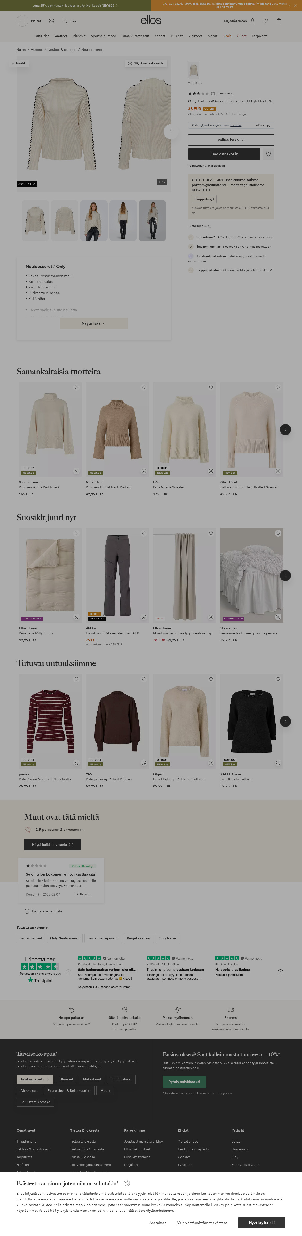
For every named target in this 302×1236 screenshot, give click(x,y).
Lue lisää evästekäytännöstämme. (146, 1210)
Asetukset (157, 1222)
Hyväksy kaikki (262, 1222)
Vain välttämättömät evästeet (202, 1222)
